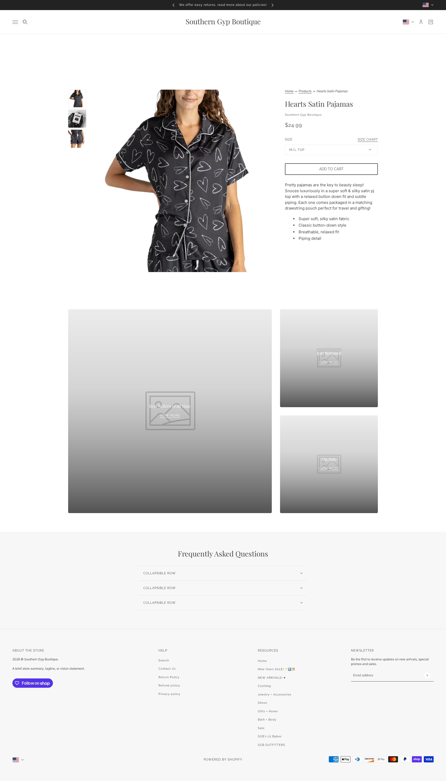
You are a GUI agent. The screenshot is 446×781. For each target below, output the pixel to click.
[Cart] (431, 22)
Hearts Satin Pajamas (319, 104)
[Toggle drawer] (15, 22)
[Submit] (427, 675)
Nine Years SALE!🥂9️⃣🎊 (277, 669)
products (305, 91)
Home (289, 91)
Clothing (264, 686)
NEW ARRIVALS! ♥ (272, 677)
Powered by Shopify (223, 759)
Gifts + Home (268, 711)
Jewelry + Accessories (274, 694)
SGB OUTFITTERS (271, 745)
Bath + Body (267, 719)
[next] (272, 5)
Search (163, 660)
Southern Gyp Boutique (303, 114)
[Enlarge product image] (185, 181)
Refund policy (169, 685)
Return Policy (168, 677)
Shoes (262, 703)
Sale (261, 728)
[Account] (421, 22)
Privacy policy (169, 694)
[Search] (25, 22)
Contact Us (167, 668)
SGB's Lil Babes (270, 736)
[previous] (173, 5)
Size (331, 139)
